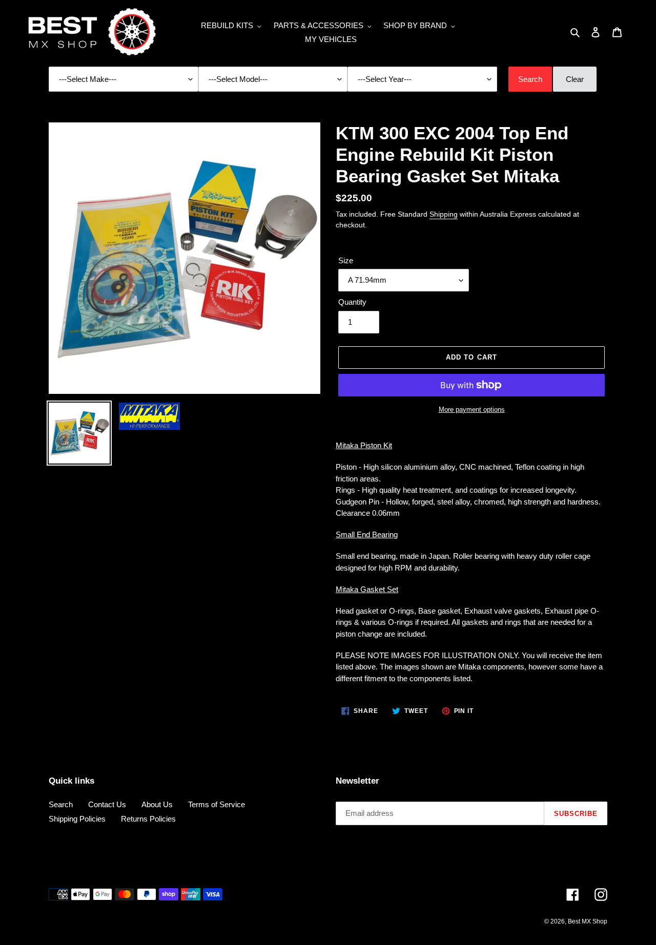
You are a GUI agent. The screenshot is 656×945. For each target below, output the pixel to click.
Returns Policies (148, 818)
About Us (157, 804)
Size (345, 260)
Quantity (352, 302)
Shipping (443, 214)
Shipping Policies (77, 818)
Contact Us (107, 804)
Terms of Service (216, 804)
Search (61, 804)
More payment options (472, 409)
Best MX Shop (587, 921)
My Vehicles (331, 39)
